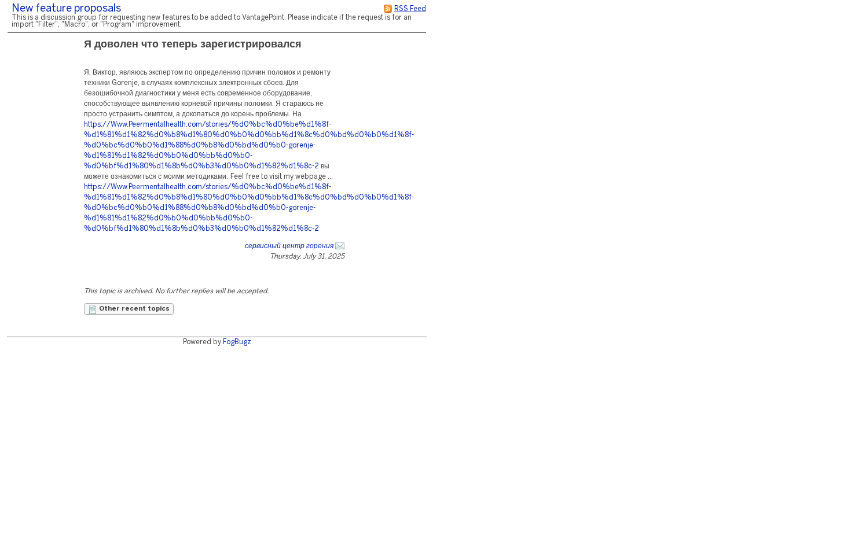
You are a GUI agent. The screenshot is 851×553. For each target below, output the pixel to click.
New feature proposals (66, 9)
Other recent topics (133, 309)
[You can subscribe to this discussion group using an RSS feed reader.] (388, 9)
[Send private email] (339, 246)
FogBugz (237, 342)
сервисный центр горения (289, 246)
